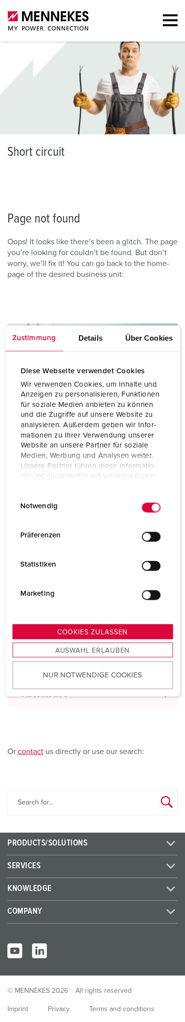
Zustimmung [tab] (34, 338)
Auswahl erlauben (92, 650)
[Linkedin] (39, 950)
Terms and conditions (121, 1009)
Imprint (17, 1009)
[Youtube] (14, 950)
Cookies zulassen (92, 632)
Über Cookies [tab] (149, 338)
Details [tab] (90, 338)
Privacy (59, 1009)
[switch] (151, 536)
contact (30, 751)
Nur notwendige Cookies (92, 674)
